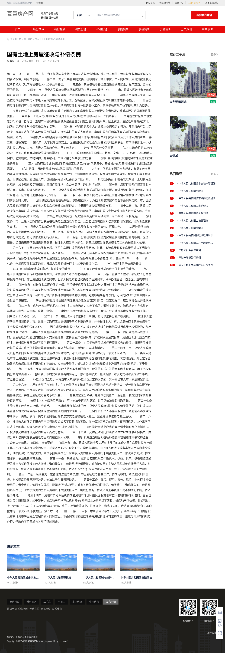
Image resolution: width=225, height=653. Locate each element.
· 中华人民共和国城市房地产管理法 (196, 183)
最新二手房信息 (49, 13)
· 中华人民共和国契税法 (190, 191)
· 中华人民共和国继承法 (190, 228)
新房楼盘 (38, 29)
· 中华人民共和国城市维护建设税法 (196, 198)
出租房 (61, 602)
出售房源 (80, 29)
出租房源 (102, 29)
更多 (213, 54)
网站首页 (150, 3)
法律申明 (12, 609)
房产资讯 (186, 29)
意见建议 (46, 609)
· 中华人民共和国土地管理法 (192, 220)
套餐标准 (23, 609)
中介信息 (207, 29)
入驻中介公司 (194, 3)
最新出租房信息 (49, 18)
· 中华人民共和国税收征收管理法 (195, 235)
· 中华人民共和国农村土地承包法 (195, 243)
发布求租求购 (211, 3)
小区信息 (165, 29)
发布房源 (111, 602)
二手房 (47, 602)
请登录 (39, 3)
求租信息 (144, 29)
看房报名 (59, 29)
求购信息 (123, 29)
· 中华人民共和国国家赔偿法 (192, 206)
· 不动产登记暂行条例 (189, 257)
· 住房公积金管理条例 (189, 250)
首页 (17, 29)
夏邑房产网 (20, 14)
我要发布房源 (204, 15)
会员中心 (179, 3)
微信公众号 (164, 3)
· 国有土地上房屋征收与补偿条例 (195, 265)
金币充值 (34, 609)
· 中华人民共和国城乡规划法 (192, 213)
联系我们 (57, 609)
